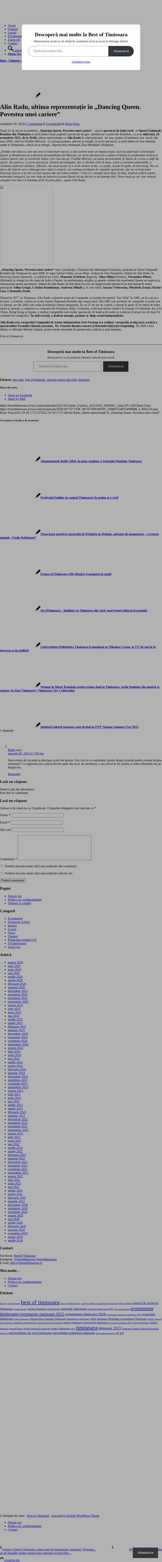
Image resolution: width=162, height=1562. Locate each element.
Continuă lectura (81, 61)
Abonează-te (121, 51)
